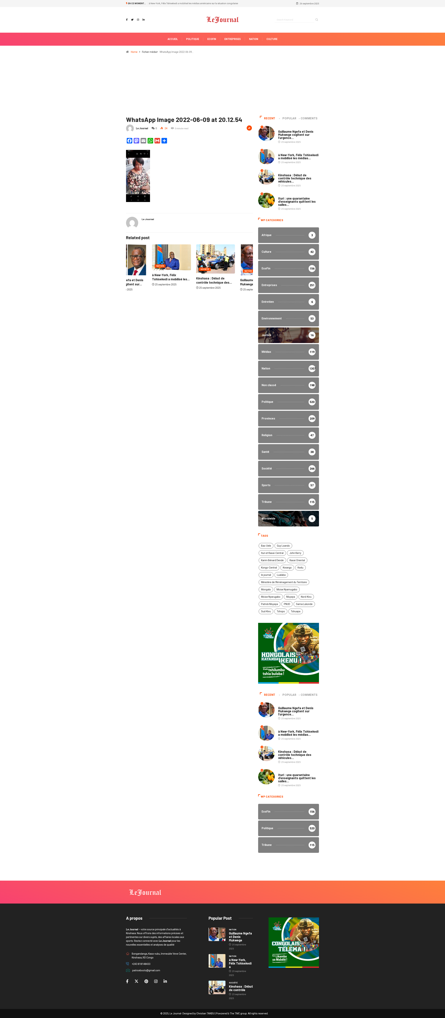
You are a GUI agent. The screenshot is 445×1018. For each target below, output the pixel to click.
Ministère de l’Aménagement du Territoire (284, 582)
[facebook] (127, 19)
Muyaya (290, 596)
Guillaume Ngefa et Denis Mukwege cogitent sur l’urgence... (295, 135)
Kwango (287, 567)
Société (178, 269)
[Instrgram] (138, 19)
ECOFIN (211, 39)
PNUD (287, 604)
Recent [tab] (269, 118)
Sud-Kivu (266, 611)
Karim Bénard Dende (272, 560)
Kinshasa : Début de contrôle (241, 988)
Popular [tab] (289, 118)
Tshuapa (295, 611)
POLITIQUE (192, 39)
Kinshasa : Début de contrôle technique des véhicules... (294, 178)
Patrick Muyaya (269, 604)
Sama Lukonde (304, 604)
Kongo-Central (269, 567)
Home (134, 52)
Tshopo (281, 611)
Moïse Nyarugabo (270, 596)
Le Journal (142, 128)
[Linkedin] (144, 19)
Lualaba (281, 575)
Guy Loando (283, 545)
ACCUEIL (173, 39)
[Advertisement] (222, 86)
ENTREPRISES (232, 39)
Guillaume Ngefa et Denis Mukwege (240, 936)
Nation (134, 266)
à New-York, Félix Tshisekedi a (240, 963)
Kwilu (300, 567)
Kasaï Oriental (297, 560)
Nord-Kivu (306, 596)
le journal (266, 575)
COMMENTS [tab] (309, 118)
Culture (271, 39)
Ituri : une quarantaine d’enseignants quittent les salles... (297, 201)
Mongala (266, 589)
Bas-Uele (266, 545)
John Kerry (295, 553)
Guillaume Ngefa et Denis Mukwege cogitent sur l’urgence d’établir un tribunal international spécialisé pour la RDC (205, 3)
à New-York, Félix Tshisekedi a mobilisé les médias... (298, 156)
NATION (253, 39)
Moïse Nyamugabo (287, 589)
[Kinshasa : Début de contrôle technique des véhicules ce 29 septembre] (217, 987)
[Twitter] (132, 19)
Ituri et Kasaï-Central (272, 553)
